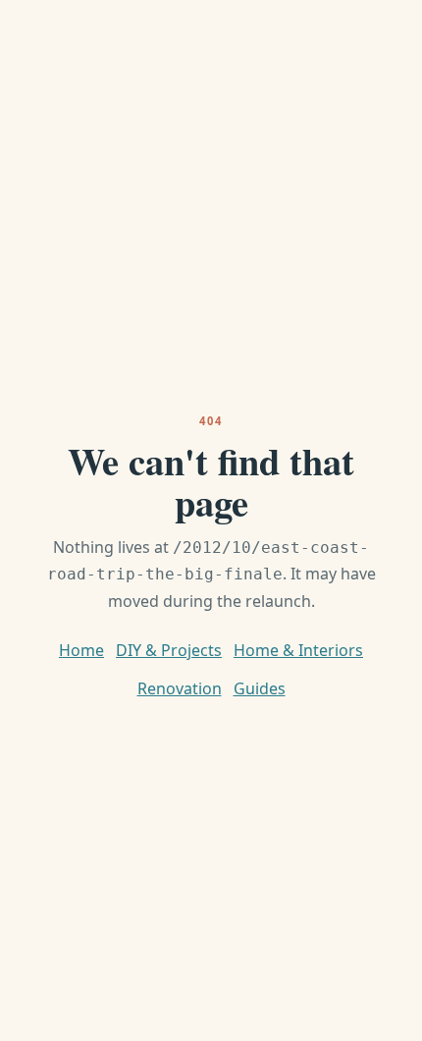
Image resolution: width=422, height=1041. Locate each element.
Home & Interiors (298, 650)
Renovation (179, 688)
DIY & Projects (169, 650)
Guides (260, 688)
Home (81, 650)
